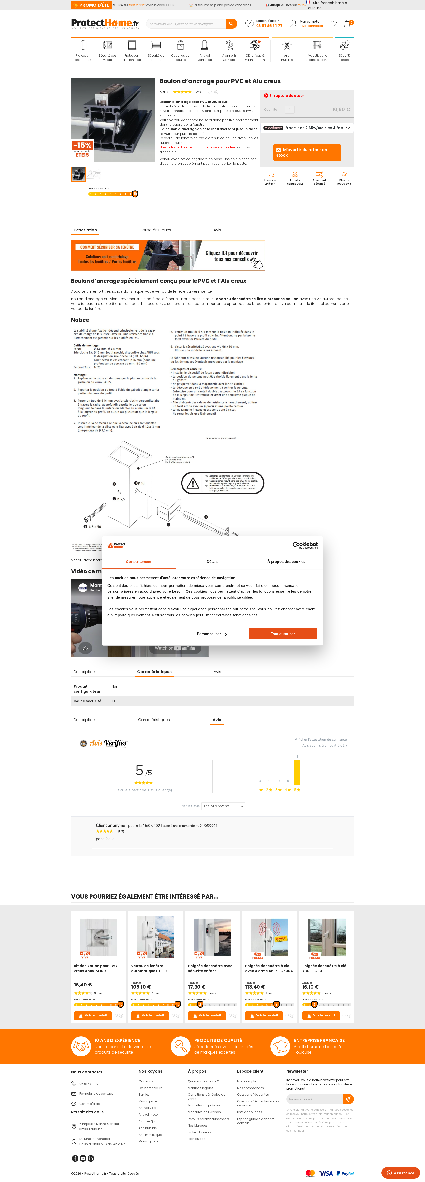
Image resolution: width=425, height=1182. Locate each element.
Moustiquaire (148, 1141)
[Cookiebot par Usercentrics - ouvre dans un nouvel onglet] (296, 545)
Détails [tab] (213, 562)
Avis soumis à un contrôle (322, 745)
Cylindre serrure (150, 1088)
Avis (217, 230)
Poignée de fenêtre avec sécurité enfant (210, 968)
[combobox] (191, 24)
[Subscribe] (348, 1099)
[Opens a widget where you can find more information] (400, 1173)
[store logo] (105, 24)
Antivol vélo (147, 1108)
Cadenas (146, 1081)
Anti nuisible (148, 1128)
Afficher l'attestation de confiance (321, 739)
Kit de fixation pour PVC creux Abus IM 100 (95, 968)
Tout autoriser (283, 634)
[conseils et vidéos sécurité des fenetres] (168, 269)
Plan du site (196, 1139)
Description (85, 230)
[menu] (170, 51)
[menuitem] (83, 51)
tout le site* (128, 5)
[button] (93, 174)
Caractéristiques (155, 230)
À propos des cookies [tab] (286, 562)
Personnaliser (209, 634)
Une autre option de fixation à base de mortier (197, 147)
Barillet (144, 1094)
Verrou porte (148, 1101)
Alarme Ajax (148, 1121)
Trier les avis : (190, 806)
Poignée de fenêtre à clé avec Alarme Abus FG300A (269, 968)
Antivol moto (148, 1114)
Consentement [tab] (138, 562)
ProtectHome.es (199, 1132)
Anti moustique (150, 1135)
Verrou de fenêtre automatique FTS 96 (149, 968)
